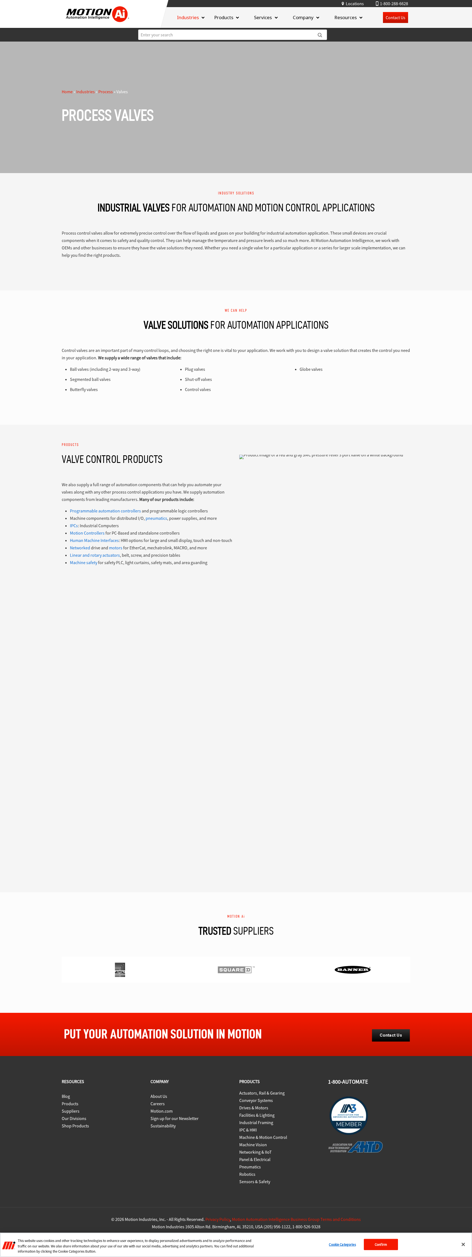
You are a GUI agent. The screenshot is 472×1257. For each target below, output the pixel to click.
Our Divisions (74, 1118)
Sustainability (163, 1125)
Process (105, 91)
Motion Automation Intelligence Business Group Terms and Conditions (296, 1219)
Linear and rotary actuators (95, 555)
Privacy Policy (217, 1219)
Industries (85, 91)
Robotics (247, 1174)
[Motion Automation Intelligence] (97, 24)
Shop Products (75, 1125)
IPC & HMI (248, 1130)
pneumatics (156, 518)
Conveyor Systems (256, 1100)
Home (67, 91)
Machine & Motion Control (263, 1137)
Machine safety (83, 562)
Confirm (381, 1244)
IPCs (74, 525)
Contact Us (395, 17)
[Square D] (236, 969)
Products (70, 1103)
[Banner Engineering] (353, 969)
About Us (159, 1096)
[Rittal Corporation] (120, 969)
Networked (80, 547)
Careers (158, 1103)
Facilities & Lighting (257, 1115)
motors (115, 547)
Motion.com (162, 1111)
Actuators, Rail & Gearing (262, 1093)
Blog (66, 1096)
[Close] (463, 1244)
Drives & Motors (253, 1107)
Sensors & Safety (254, 1181)
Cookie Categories (342, 1244)
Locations (355, 3)
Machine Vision (253, 1144)
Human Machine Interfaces (94, 540)
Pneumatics (250, 1166)
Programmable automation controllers (105, 511)
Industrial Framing (256, 1122)
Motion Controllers (87, 533)
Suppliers (70, 1111)
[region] (236, 1245)
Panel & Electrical (254, 1159)
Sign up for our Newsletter (175, 1118)
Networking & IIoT (255, 1152)
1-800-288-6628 (394, 3)
